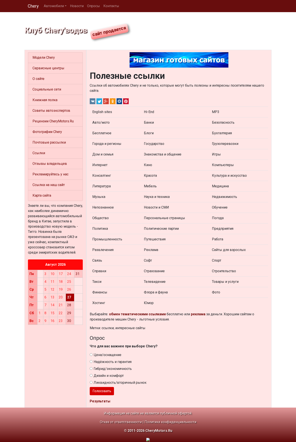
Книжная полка (45, 100)
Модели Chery (44, 57)
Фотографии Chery (47, 132)
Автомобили (54, 6)
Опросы (93, 6)
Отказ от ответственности (121, 422)
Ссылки (39, 153)
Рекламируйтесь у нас (50, 174)
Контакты (111, 6)
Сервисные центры (48, 68)
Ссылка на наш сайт (49, 185)
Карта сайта (42, 195)
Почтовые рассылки (49, 142)
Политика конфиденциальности (170, 422)
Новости (77, 6)
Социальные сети (47, 89)
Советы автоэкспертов (51, 110)
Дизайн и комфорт (109, 376)
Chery (33, 6)
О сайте (38, 79)
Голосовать (102, 391)
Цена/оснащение (107, 355)
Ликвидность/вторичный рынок (120, 382)
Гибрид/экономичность (113, 369)
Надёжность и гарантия (113, 362)
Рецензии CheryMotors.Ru (53, 121)
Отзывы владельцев (50, 164)
